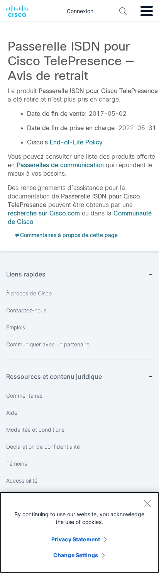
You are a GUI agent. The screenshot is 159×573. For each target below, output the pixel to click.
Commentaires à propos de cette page (69, 235)
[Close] (147, 503)
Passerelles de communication (60, 165)
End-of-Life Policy (76, 142)
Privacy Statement (75, 539)
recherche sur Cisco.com (44, 213)
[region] (79, 532)
